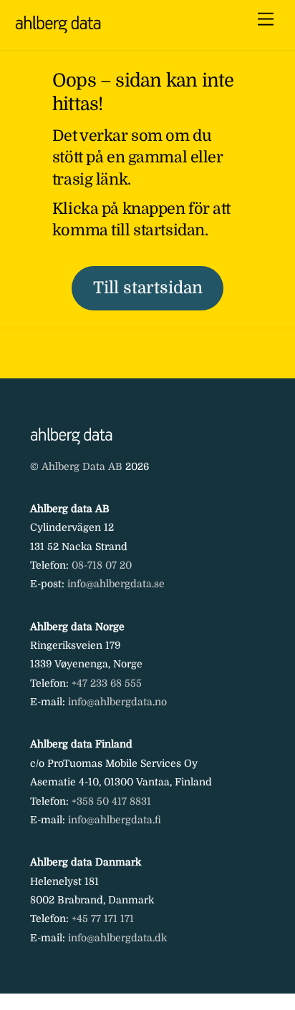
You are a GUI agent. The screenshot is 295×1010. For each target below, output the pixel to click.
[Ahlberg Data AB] (58, 27)
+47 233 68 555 (107, 683)
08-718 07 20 (102, 565)
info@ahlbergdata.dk (117, 937)
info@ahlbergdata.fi (114, 819)
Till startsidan (148, 288)
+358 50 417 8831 (111, 801)
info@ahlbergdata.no (117, 701)
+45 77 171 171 (103, 918)
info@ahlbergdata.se (116, 583)
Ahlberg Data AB (82, 466)
